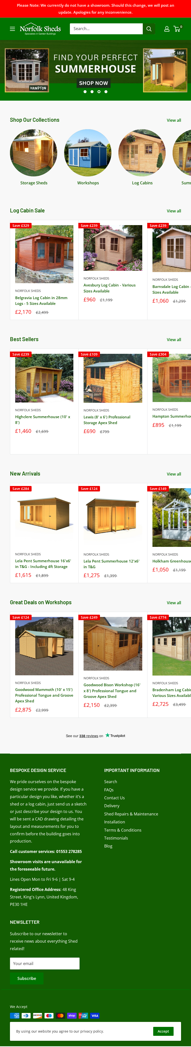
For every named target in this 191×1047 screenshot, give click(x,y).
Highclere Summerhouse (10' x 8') (42, 419)
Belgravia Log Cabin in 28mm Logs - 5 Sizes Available (41, 300)
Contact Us (114, 798)
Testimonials (116, 838)
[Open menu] (12, 29)
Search (110, 781)
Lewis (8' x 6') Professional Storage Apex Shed (107, 419)
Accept (163, 1031)
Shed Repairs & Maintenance (131, 814)
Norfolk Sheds (28, 290)
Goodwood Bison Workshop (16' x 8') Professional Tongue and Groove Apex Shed (112, 690)
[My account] (166, 29)
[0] (177, 29)
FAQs (109, 790)
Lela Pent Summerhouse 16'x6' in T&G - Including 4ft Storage (43, 563)
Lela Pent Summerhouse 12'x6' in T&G (112, 564)
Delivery (111, 805)
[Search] (149, 28)
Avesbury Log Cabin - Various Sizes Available (110, 287)
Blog (108, 846)
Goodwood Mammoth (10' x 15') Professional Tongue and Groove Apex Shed (44, 695)
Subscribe (26, 978)
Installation (114, 822)
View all (174, 120)
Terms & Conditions (123, 830)
